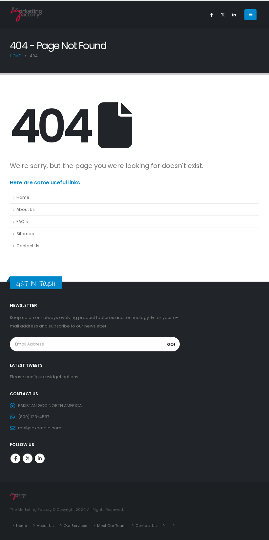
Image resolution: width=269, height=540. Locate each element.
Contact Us (27, 246)
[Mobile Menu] (250, 14)
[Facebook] (211, 14)
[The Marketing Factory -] (26, 14)
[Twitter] (222, 14)
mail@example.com (39, 428)
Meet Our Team (111, 525)
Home (23, 197)
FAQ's (22, 221)
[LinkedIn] (233, 14)
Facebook (15, 458)
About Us (25, 209)
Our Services (75, 525)
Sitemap (25, 233)
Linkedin (40, 458)
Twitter (27, 458)
